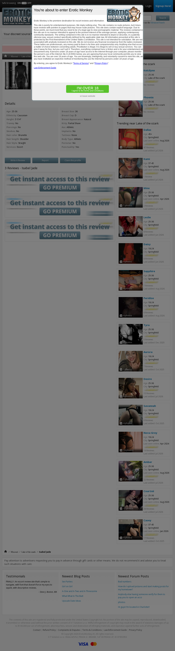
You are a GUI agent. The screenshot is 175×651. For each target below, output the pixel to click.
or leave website (87, 96)
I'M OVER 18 (88, 89)
